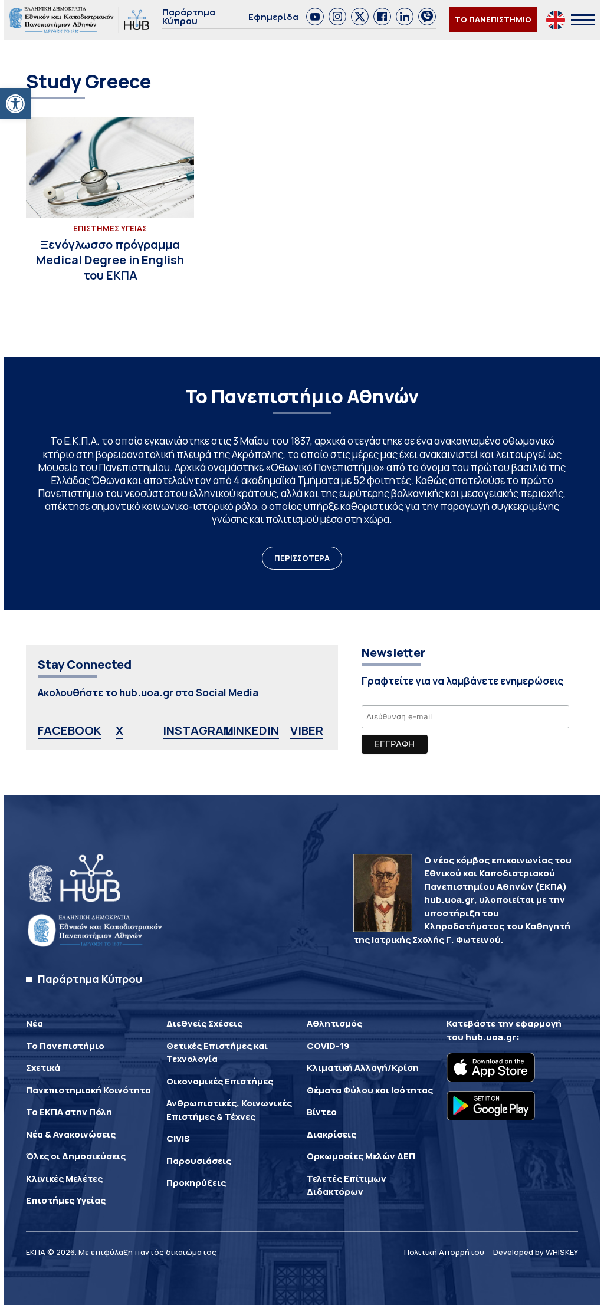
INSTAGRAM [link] (198, 730)
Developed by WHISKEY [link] (535, 1252)
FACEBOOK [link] (69, 730)
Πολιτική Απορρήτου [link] (444, 1252)
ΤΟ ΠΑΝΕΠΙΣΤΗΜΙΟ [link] (493, 19)
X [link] (119, 730)
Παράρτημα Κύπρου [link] (188, 16)
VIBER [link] (306, 730)
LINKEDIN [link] (252, 730)
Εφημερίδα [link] (273, 16)
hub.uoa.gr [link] (490, 1037)
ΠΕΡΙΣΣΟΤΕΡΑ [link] (302, 558)
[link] (15, 103)
